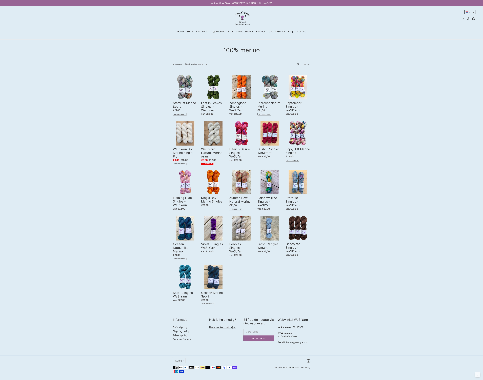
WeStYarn (287, 367)
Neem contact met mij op (222, 327)
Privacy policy (180, 335)
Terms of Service (182, 339)
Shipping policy (181, 331)
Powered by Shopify (301, 367)
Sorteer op (177, 64)
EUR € (178, 360)
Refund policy (180, 327)
